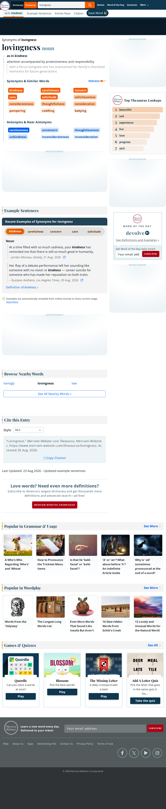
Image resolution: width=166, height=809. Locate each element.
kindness (15, 231)
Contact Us (67, 743)
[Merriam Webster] (137, 218)
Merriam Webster (11, 727)
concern (55, 231)
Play (21, 696)
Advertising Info (47, 743)
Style (7, 430)
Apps (30, 743)
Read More (12, 301)
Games (100, 4)
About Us (18, 743)
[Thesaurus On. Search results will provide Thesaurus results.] (24, 5)
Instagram (157, 753)
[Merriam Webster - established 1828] (5, 4)
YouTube (145, 753)
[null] (147, 233)
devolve (135, 233)
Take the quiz (145, 701)
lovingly (9, 383)
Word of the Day (115, 4)
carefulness (35, 231)
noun (48, 48)
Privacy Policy (85, 743)
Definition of (21, 287)
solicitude (94, 231)
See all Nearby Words (53, 394)
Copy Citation (56, 458)
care (75, 231)
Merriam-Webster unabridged (54, 504)
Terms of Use (105, 743)
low (74, 383)
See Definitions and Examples (136, 240)
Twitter (134, 753)
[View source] (64, 257)
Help (6, 743)
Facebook (122, 753)
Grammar (132, 4)
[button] (144, 5)
